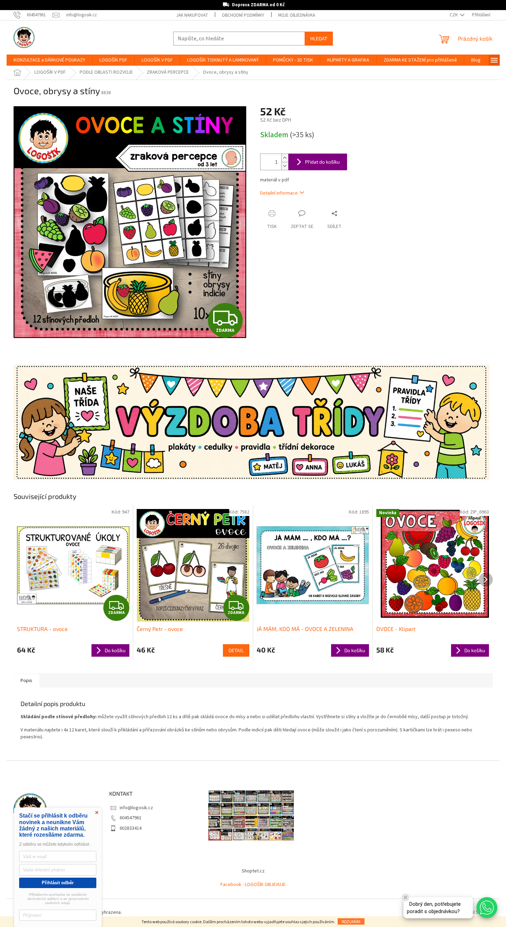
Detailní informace (279, 193)
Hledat (318, 38)
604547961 (131, 817)
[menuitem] (49, 60)
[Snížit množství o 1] (284, 166)
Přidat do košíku (322, 162)
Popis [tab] (26, 680)
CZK (454, 15)
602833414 (131, 828)
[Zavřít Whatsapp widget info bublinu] (405, 897)
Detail (236, 650)
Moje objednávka (296, 15)
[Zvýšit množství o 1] (284, 158)
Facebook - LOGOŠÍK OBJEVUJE (253, 884)
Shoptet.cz (253, 871)
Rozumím (351, 921)
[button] (486, 907)
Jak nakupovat (192, 15)
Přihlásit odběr (58, 882)
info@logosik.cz (136, 807)
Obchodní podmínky (243, 15)
